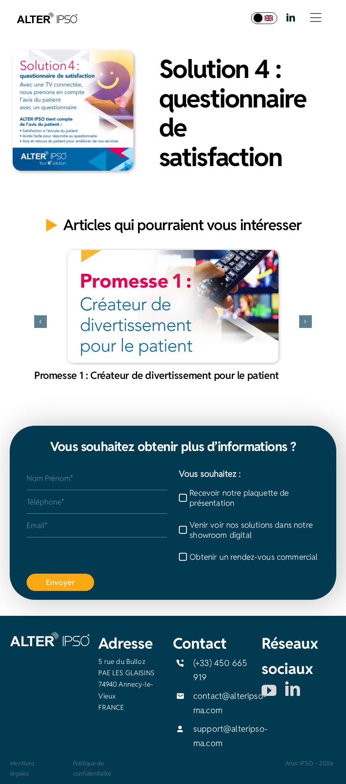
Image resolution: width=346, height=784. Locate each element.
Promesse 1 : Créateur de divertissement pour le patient (156, 375)
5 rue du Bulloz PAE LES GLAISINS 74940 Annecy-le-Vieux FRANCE (126, 684)
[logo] (47, 16)
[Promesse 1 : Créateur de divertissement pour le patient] (173, 306)
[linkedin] (291, 17)
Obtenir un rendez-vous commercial (253, 557)
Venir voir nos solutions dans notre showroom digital (251, 530)
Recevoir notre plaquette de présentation (239, 498)
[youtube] (269, 690)
